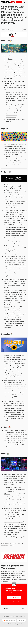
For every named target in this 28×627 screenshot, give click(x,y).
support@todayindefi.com (8, 546)
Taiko (5, 431)
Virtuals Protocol (9, 56)
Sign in (25, 2)
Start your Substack (10, 620)
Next (23, 608)
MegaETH (7, 279)
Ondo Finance (8, 185)
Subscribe (19, 2)
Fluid (5, 408)
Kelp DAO (7, 401)
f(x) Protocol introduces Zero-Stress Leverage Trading (14, 82)
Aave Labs (7, 381)
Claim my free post (14, 597)
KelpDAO (7, 494)
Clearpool (7, 290)
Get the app (21, 620)
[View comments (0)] (7, 29)
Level (5, 257)
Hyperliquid (7, 210)
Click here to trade (11, 115)
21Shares (6, 355)
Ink (5, 368)
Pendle (6, 475)
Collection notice (22, 616)
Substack (6, 624)
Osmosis (6, 238)
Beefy (5, 509)
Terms (15, 616)
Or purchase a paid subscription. (14, 601)
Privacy (11, 616)
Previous (6, 608)
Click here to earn (11, 117)
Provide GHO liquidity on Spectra (13, 522)
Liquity (6, 144)
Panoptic (6, 307)
